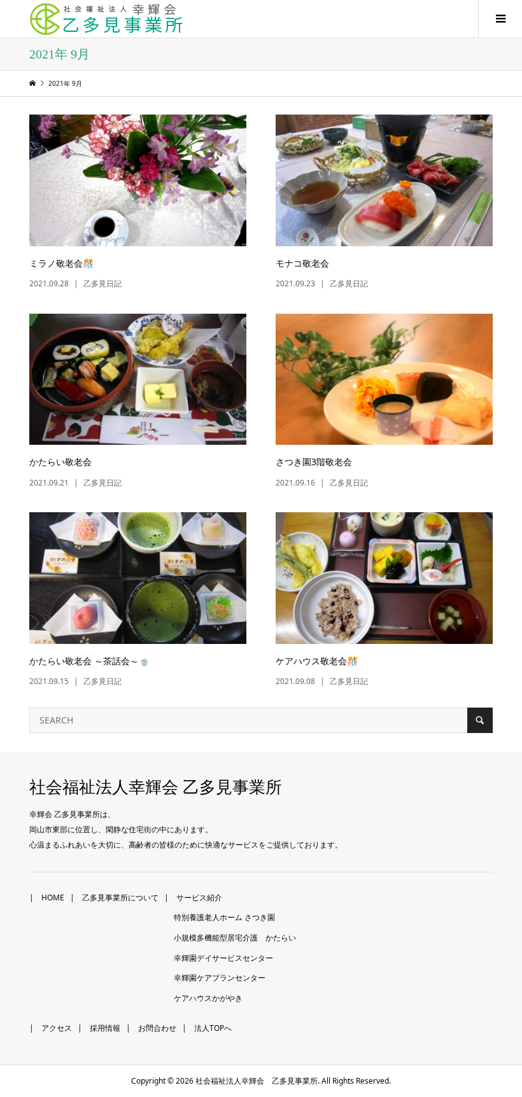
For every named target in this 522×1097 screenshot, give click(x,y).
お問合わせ (157, 1028)
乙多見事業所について (120, 897)
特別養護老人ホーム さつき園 (224, 917)
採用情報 (105, 1028)
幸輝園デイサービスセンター (223, 958)
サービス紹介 (199, 897)
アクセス (56, 1028)
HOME (52, 897)
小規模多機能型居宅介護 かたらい (235, 937)
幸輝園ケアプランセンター (219, 977)
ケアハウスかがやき (208, 998)
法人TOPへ (213, 1028)
